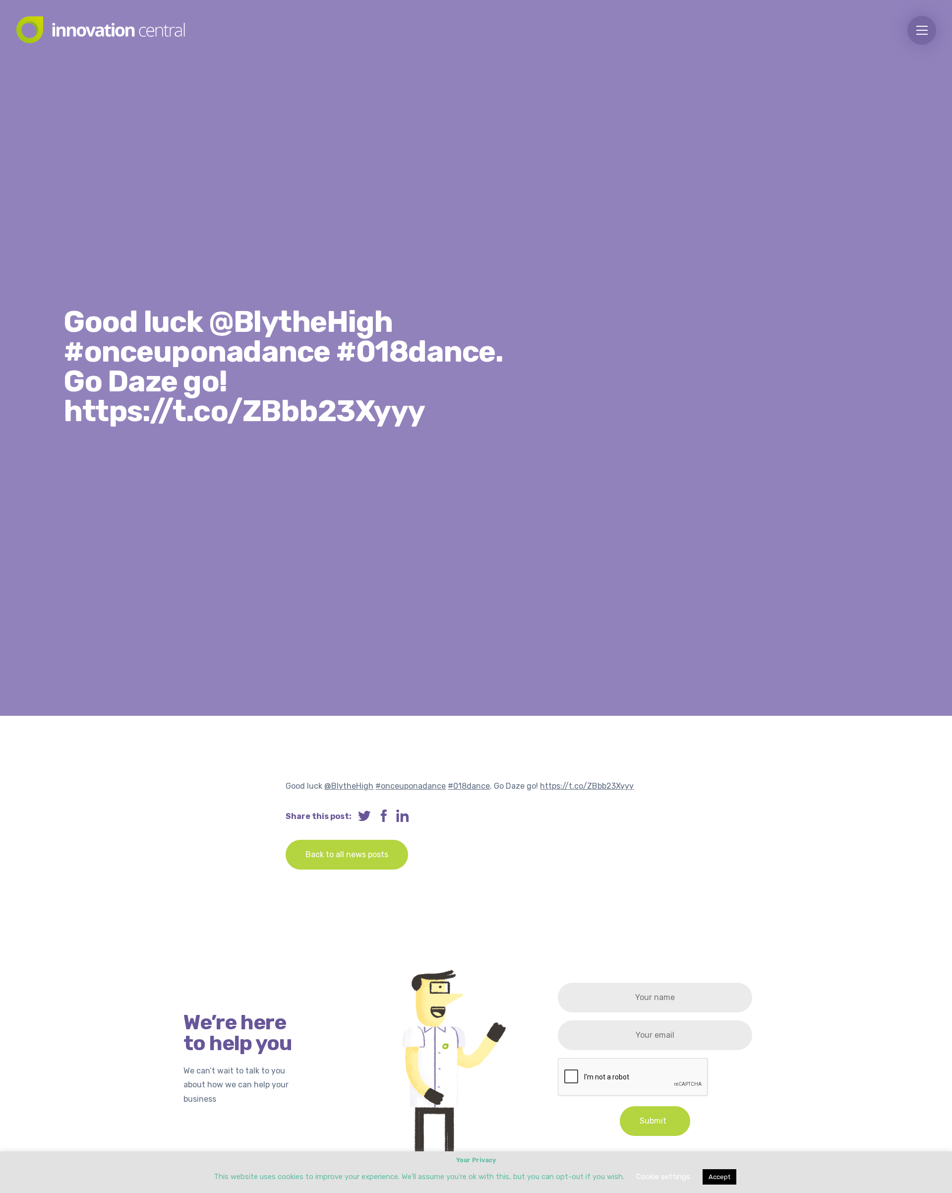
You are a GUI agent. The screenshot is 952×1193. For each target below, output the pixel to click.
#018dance (469, 786)
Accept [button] (719, 1177)
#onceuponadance (410, 786)
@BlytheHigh (348, 786)
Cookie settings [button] (663, 1176)
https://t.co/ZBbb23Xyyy (587, 786)
